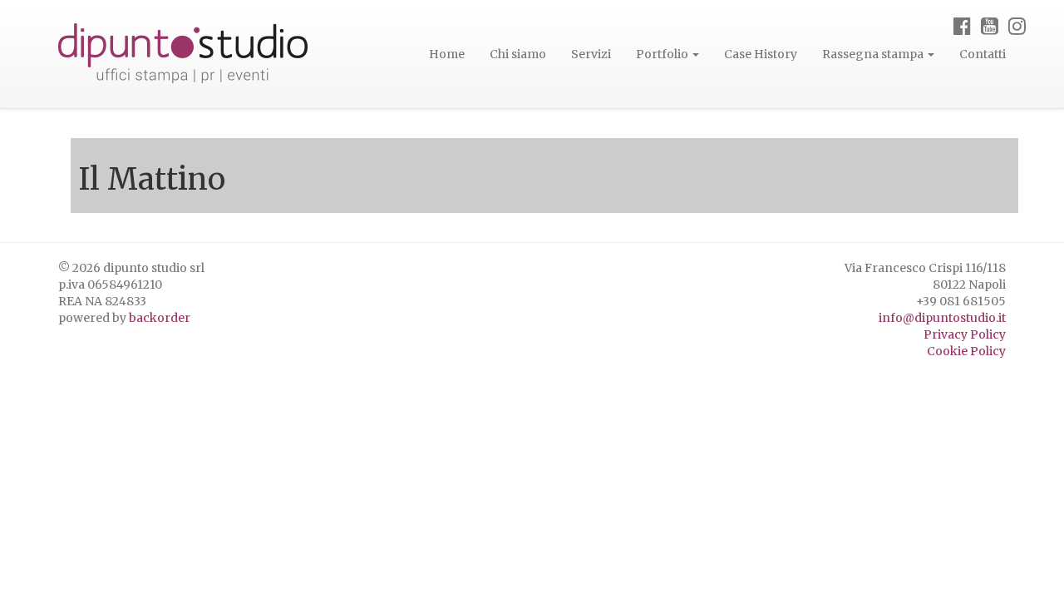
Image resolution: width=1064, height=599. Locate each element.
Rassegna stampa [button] (874, 54)
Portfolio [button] (663, 54)
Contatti (982, 54)
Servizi (591, 54)
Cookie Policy (966, 351)
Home (447, 54)
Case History (760, 54)
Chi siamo (518, 54)
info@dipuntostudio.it (942, 317)
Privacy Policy (965, 334)
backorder (159, 317)
